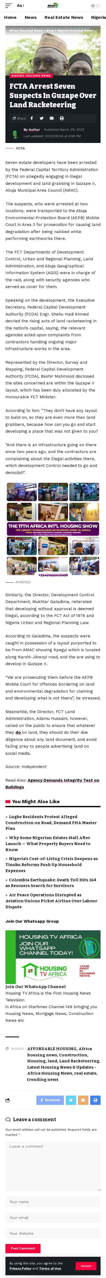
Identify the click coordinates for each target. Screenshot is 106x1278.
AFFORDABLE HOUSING (52, 1048)
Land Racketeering (79, 1061)
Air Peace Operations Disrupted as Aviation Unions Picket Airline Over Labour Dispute (51, 900)
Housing (36, 1061)
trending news (42, 1079)
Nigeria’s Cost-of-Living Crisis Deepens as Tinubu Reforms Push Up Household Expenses (51, 864)
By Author (32, 130)
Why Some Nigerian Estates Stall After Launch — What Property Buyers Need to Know (48, 843)
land (52, 1061)
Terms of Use (50, 1268)
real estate (85, 1073)
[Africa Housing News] (53, 5)
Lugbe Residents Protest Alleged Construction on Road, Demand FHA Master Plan (51, 822)
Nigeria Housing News (31, 75)
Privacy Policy (20, 1268)
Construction (73, 1055)
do (18, 732)
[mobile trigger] (10, 5)
